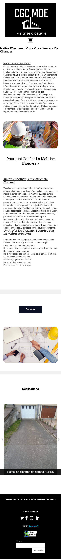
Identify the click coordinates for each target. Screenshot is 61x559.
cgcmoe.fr (34, 526)
